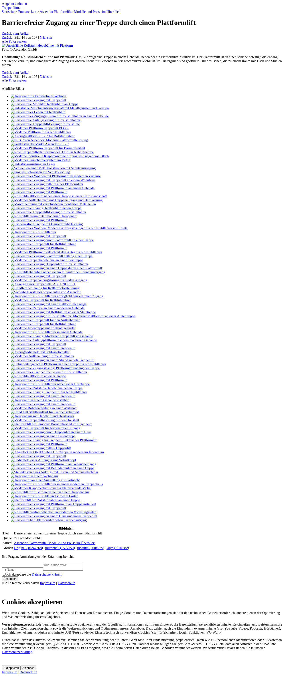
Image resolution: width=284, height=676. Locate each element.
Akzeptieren (11, 668)
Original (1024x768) (28, 548)
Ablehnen (28, 668)
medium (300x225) (90, 548)
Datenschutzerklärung (47, 574)
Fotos (14, 41)
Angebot (14, 4)
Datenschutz (66, 583)
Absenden (10, 578)
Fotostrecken (27, 12)
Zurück (15, 33)
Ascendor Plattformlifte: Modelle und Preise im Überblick (80, 12)
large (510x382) (117, 548)
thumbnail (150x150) (60, 548)
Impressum (47, 583)
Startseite (8, 12)
